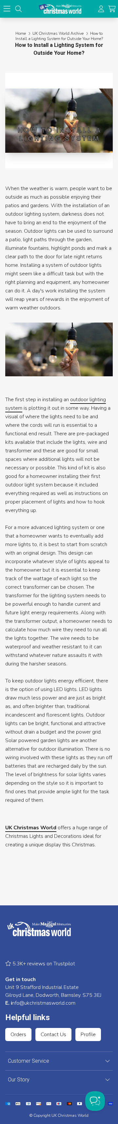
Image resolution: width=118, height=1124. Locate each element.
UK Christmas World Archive (58, 33)
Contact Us (53, 1034)
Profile (88, 1034)
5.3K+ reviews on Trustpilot (43, 963)
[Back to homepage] (60, 9)
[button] (112, 9)
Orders (18, 1034)
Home (20, 33)
